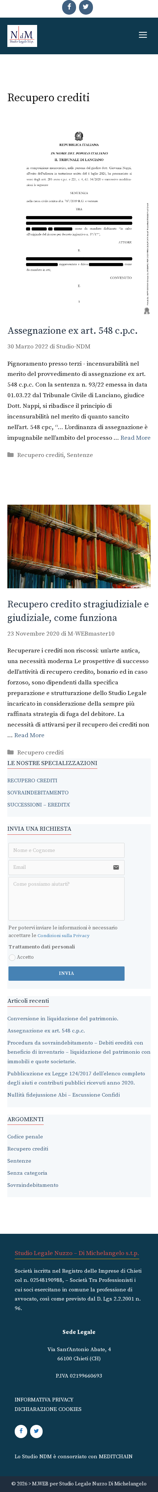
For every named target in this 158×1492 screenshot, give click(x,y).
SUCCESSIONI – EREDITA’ (38, 804)
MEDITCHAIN (116, 1456)
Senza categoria (27, 1173)
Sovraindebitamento (32, 1185)
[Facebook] (69, 7)
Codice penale (25, 1136)
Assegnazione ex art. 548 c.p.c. (72, 331)
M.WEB (40, 1484)
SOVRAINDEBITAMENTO (38, 792)
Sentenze (80, 455)
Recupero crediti (40, 455)
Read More (136, 438)
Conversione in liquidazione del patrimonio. (62, 1018)
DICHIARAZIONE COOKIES (48, 1409)
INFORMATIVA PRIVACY (44, 1399)
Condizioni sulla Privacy (63, 936)
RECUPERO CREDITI (32, 780)
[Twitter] (86, 7)
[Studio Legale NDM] (22, 36)
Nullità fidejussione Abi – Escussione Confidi (63, 1094)
